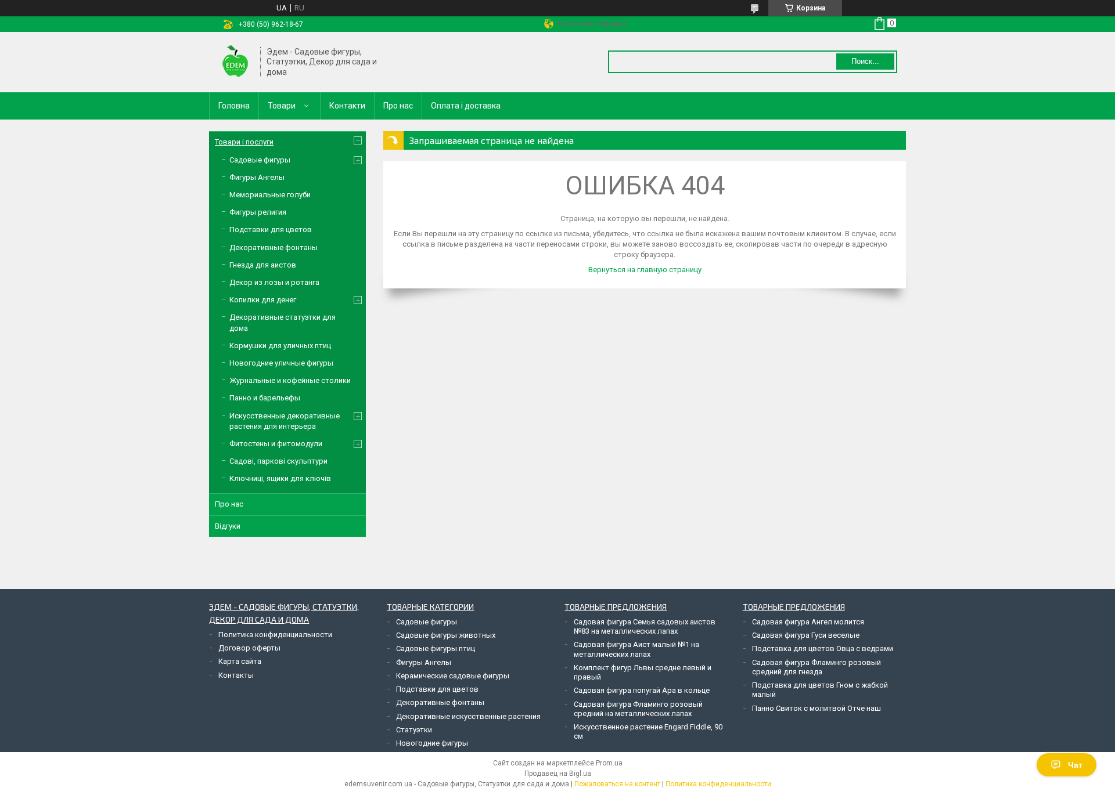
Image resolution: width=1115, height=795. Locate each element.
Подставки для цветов (270, 229)
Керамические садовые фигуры (452, 675)
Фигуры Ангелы (257, 177)
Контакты (236, 675)
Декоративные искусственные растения (468, 716)
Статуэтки (414, 729)
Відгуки (227, 526)
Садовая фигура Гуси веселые (805, 635)
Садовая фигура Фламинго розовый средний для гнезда (816, 667)
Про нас (398, 105)
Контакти (347, 105)
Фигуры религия (257, 212)
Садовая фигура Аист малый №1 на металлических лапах (636, 649)
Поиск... (865, 61)
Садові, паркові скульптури (278, 461)
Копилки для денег (262, 299)
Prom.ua (609, 763)
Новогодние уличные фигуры (281, 363)
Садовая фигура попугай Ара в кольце (642, 690)
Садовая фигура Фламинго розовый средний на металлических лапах (638, 709)
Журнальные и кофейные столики (290, 380)
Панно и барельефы (264, 397)
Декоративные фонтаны (273, 247)
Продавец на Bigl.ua (557, 773)
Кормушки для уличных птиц (280, 345)
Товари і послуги (244, 142)
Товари (282, 105)
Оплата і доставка (466, 105)
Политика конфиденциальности (275, 634)
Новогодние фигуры (432, 743)
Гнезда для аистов (262, 265)
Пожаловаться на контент (617, 784)
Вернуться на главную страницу (645, 269)
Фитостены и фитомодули (275, 443)
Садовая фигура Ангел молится (808, 621)
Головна (234, 105)
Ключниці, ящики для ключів (280, 478)
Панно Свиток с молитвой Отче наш (816, 708)
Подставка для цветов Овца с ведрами (822, 648)
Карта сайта (239, 661)
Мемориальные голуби (270, 194)
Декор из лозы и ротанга (274, 282)
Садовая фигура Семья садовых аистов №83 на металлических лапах (644, 626)
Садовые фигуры (259, 160)
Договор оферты (249, 648)
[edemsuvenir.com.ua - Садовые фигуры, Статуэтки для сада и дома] (235, 62)
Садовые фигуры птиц (435, 648)
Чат (1075, 764)
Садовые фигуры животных (445, 635)
